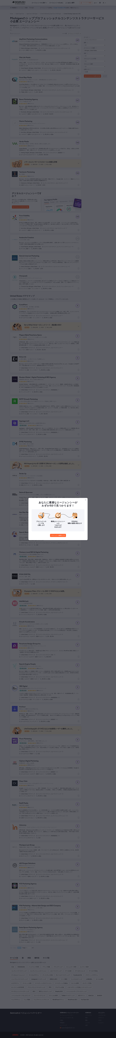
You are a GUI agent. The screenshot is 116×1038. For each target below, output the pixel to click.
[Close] (86, 500)
